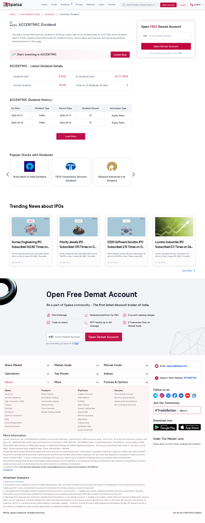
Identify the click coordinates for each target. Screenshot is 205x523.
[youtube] (187, 395)
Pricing (79, 4)
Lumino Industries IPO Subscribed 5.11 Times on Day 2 (174, 244)
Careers (8, 405)
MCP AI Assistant (85, 415)
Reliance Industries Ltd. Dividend (112, 178)
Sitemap (8, 408)
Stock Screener (47, 408)
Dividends (50, 14)
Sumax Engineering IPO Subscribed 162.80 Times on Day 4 (30, 244)
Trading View (83, 422)
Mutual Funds (47, 405)
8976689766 (190, 377)
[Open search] (124, 5)
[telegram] (155, 395)
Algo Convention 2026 (14, 401)
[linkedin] (181, 395)
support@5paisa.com (176, 365)
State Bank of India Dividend (29, 176)
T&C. (180, 53)
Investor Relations (13, 397)
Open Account (168, 5)
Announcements (12, 426)
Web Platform (84, 397)
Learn (101, 4)
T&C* (76, 343)
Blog (7, 419)
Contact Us (8, 470)
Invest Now (120, 54)
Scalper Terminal (85, 394)
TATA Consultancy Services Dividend (70, 178)
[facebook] (174, 395)
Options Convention (13, 415)
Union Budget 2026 (13, 422)
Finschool (9, 412)
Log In (183, 5)
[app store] (189, 428)
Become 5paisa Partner (124, 397)
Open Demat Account (166, 46)
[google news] (194, 395)
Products (66, 4)
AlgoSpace (82, 419)
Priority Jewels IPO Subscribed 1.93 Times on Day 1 (78, 244)
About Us (9, 394)
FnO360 (81, 401)
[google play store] (165, 428)
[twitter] (168, 395)
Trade (54, 4)
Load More (70, 136)
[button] (196, 5)
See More (187, 270)
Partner (112, 4)
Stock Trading (47, 394)
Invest (44, 4)
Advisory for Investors (14, 481)
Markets (90, 4)
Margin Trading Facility (51, 412)
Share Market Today (30, 14)
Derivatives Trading (49, 397)
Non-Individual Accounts (125, 405)
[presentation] (8, 174)
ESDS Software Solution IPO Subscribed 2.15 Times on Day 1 (126, 244)
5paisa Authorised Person (125, 401)
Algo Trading (83, 405)
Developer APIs (84, 426)
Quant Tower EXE (85, 430)
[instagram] (162, 395)
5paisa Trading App (86, 408)
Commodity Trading (50, 401)
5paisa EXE (83, 412)
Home (12, 14)
